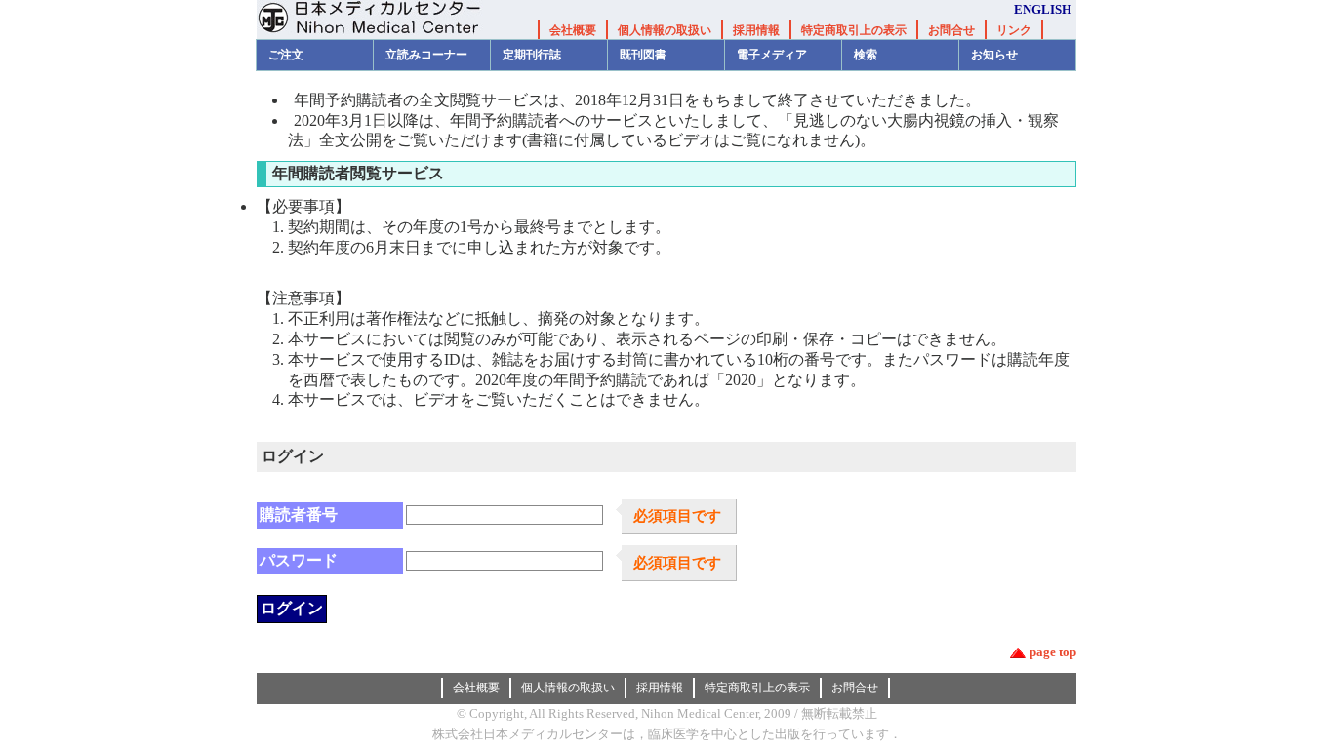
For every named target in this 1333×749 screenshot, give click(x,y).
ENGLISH (1042, 9)
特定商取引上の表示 (854, 30)
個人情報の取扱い (664, 30)
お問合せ (951, 30)
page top (1053, 652)
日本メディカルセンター (383, 19)
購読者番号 (299, 514)
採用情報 (756, 30)
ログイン (292, 608)
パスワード (299, 560)
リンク (1013, 30)
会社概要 (572, 30)
